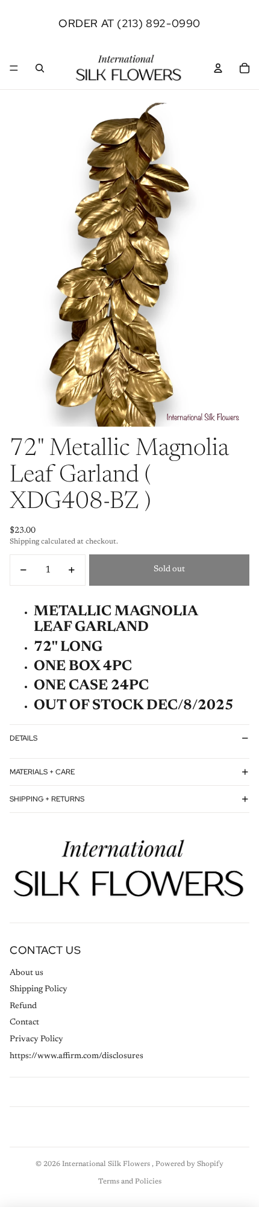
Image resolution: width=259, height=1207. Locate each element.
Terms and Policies (129, 1181)
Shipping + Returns (47, 799)
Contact (24, 1022)
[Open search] (40, 68)
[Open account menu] (218, 68)
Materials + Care (42, 772)
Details (23, 738)
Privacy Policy (36, 1039)
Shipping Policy (38, 989)
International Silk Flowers (107, 1164)
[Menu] (14, 68)
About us (26, 973)
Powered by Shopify (189, 1164)
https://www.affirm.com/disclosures (76, 1056)
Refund (23, 1006)
